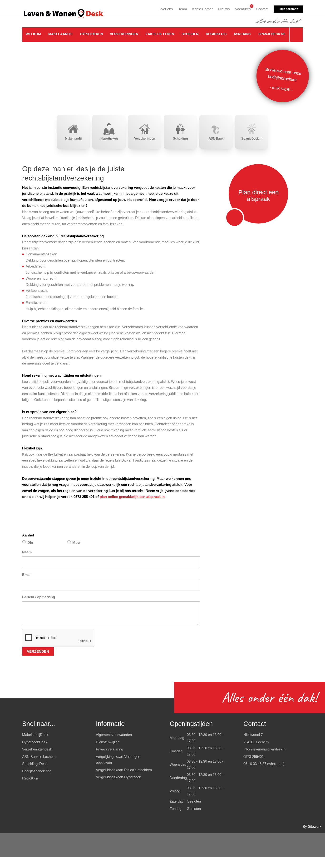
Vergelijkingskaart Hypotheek (118, 777)
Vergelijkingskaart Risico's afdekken (124, 770)
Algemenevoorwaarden (114, 735)
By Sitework (312, 826)
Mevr (76, 542)
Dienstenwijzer (107, 742)
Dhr (30, 542)
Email (26, 575)
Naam (27, 552)
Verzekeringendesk (37, 749)
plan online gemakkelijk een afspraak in (132, 497)
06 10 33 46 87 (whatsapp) (264, 764)
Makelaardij (60, 34)
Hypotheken (91, 34)
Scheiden (190, 34)
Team (182, 9)
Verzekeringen (124, 34)
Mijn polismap (289, 9)
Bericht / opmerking (38, 597)
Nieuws (224, 9)
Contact (262, 9)
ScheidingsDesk (35, 764)
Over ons (165, 9)
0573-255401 (253, 757)
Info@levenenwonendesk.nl (264, 749)
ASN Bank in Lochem (39, 757)
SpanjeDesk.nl (272, 34)
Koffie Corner (202, 9)
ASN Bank (242, 34)
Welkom (33, 34)
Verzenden (38, 651)
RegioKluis (216, 34)
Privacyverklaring (109, 749)
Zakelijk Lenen (160, 34)
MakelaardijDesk (35, 735)
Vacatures (243, 8)
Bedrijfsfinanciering (36, 771)
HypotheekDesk (34, 742)
